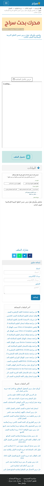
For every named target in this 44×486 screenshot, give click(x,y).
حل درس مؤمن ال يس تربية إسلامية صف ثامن (22, 462)
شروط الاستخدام (15, 478)
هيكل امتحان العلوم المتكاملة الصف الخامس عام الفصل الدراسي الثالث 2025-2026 (21, 316)
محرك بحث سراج (15, 481)
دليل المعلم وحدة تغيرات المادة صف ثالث (22, 398)
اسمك (38, 268)
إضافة (35, 297)
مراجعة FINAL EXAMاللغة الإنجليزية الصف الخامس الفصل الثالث (21, 361)
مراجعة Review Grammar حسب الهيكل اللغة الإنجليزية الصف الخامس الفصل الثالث (21, 342)
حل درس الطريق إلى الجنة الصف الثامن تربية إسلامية (22, 422)
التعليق (37, 284)
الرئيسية (37, 8)
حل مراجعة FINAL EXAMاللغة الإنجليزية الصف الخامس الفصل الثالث (21, 350)
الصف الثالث (28, 8)
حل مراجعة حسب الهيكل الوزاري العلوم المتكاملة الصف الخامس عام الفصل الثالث (21, 357)
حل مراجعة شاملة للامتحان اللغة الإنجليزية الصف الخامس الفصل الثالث (21, 354)
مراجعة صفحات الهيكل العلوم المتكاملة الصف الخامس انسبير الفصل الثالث (21, 338)
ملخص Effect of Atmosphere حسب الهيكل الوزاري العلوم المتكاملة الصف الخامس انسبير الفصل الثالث (21, 327)
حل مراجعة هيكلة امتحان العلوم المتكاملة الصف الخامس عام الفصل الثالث (21, 335)
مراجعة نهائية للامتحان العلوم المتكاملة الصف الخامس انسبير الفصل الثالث (21, 346)
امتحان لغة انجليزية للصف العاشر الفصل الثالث (22, 408)
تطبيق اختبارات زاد (30, 481)
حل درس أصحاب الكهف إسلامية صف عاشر (22, 412)
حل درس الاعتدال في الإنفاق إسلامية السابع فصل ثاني (22, 469)
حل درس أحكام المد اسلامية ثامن (22, 466)
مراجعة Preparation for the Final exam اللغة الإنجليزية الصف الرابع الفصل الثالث (21, 369)
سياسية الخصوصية (29, 478)
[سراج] (36, 3)
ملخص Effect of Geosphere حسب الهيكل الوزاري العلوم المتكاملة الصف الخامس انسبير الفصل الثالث (21, 331)
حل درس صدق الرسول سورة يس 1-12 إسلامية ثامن (22, 446)
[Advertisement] (22, 58)
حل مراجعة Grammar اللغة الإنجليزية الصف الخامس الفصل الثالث (21, 312)
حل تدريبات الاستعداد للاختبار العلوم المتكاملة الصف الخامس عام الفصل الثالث (21, 319)
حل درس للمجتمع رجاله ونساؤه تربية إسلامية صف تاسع (22, 426)
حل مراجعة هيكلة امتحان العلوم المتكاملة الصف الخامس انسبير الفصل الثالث (21, 323)
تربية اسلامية (18, 8)
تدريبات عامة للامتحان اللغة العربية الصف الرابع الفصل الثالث (21, 372)
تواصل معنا (22, 483)
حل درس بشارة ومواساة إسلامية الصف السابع (22, 436)
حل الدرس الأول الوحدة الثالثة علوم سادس (22, 395)
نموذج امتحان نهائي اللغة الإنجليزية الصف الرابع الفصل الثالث (21, 376)
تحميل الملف (19, 157)
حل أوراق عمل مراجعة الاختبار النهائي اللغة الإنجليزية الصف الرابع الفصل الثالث (21, 365)
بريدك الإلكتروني (34, 276)
